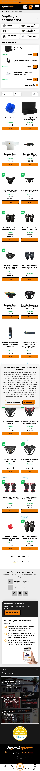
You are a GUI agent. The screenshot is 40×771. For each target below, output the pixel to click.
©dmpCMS (20, 759)
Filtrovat (18, 94)
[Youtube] (25, 593)
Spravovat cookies (13, 402)
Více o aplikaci (12, 612)
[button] (37, 18)
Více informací (29, 396)
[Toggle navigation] (25, 7)
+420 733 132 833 (20, 587)
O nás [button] (4, 669)
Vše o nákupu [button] (7, 673)
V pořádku (29, 402)
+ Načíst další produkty (20, 556)
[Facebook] (20, 593)
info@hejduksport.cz (21, 582)
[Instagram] (14, 593)
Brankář (7, 11)
